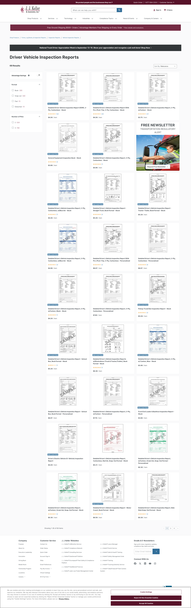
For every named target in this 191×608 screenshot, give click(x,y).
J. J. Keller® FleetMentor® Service (72, 567)
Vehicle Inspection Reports (71, 37)
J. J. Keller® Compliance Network (72, 548)
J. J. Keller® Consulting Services (72, 552)
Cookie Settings (146, 592)
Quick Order (138, 2)
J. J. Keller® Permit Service (108, 548)
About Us (21, 548)
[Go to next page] (178, 528)
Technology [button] (68, 18)
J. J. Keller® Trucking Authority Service (112, 564)
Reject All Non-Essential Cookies (146, 598)
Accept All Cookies (146, 603)
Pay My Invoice (45, 568)
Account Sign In (45, 556)
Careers (21, 577)
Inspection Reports (54, 37)
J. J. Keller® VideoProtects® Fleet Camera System (113, 570)
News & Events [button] (128, 18)
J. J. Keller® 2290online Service (71, 544)
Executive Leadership (25, 552)
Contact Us (43, 544)
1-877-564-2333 (151, 2)
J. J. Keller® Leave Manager (109, 544)
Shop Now (145, 48)
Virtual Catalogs (45, 573)
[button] (95, 27)
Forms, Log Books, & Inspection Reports (34, 37)
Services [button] (51, 18)
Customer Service (165, 2)
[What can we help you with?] (119, 10)
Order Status (44, 548)
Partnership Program (25, 568)
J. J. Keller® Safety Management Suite (112, 556)
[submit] (156, 551)
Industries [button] (86, 18)
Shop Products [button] (32, 18)
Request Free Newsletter (156, 167)
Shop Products (14, 37)
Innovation (22, 556)
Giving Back (22, 560)
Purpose (21, 544)
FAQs (41, 560)
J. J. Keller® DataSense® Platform (72, 556)
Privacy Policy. (64, 599)
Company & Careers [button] (151, 18)
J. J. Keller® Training (106, 560)
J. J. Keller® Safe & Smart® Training (111, 552)
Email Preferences (45, 564)
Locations (22, 573)
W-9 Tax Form (44, 577)
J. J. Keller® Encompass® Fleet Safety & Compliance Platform (78, 562)
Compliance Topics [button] (106, 18)
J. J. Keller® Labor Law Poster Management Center (77, 571)
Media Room (22, 564)
